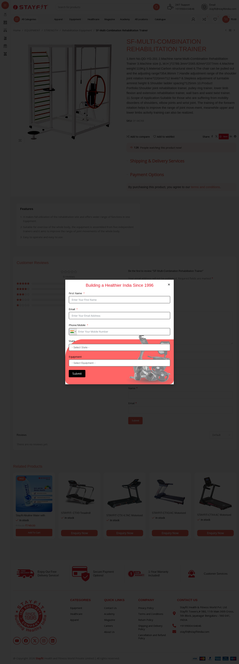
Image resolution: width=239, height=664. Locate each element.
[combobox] (73, 331)
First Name (75, 293)
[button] (169, 284)
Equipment (75, 356)
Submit (77, 374)
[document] (119, 332)
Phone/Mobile (77, 325)
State (72, 341)
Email (72, 309)
